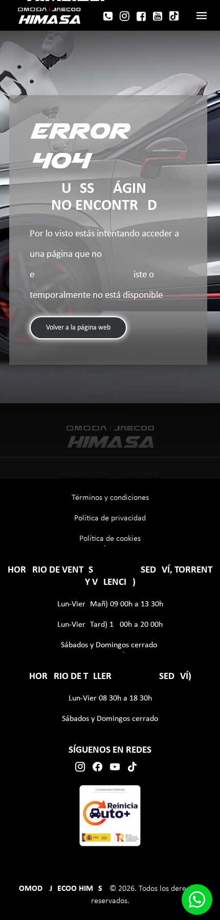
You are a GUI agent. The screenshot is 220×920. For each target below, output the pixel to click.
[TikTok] (174, 15)
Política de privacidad (110, 518)
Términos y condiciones (110, 498)
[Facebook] (141, 18)
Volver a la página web (78, 328)
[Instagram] (124, 18)
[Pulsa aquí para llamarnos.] (108, 18)
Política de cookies (110, 539)
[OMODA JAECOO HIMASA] (49, 15)
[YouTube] (157, 18)
